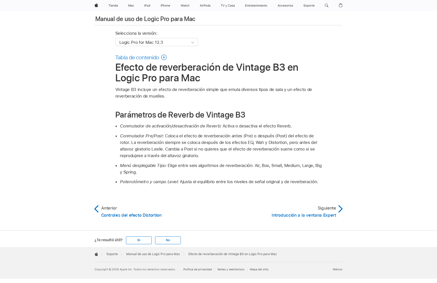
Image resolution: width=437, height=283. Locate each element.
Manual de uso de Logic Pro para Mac (145, 19)
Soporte (112, 254)
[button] (327, 5)
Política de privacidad (197, 269)
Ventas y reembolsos (231, 269)
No (168, 240)
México (337, 269)
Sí (138, 240)
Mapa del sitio (259, 269)
